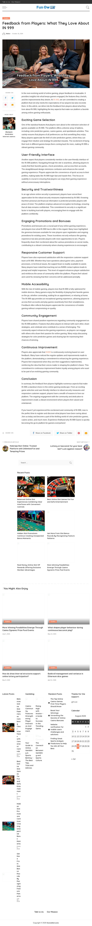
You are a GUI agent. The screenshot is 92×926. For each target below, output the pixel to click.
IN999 (48, 352)
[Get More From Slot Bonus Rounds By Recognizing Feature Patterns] (61, 521)
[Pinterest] (5, 105)
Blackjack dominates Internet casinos (9, 134)
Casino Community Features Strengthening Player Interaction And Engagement (29, 718)
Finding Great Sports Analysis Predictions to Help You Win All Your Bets (59, 743)
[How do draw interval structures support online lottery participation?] (23, 655)
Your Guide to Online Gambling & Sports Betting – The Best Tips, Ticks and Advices (29, 755)
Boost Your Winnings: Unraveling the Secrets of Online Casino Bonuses (58, 715)
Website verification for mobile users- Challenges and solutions (57, 729)
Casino (6, 18)
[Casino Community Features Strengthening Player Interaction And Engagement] (29, 701)
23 (88, 741)
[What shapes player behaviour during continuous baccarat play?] (69, 608)
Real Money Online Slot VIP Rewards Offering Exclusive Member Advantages (29, 567)
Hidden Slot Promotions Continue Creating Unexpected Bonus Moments (30, 535)
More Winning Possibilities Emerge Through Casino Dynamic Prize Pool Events (58, 567)
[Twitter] (12, 98)
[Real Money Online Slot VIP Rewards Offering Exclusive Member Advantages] (31, 552)
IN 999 (56, 100)
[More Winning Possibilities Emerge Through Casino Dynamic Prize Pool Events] (61, 552)
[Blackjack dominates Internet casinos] (9, 123)
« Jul (73, 759)
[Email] (12, 105)
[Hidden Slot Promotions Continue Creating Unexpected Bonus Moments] (31, 521)
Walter (8, 33)
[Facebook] (5, 98)
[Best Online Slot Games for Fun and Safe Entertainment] (61, 486)
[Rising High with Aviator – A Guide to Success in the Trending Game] (40, 701)
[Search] (87, 7)
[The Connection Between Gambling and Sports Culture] (40, 738)
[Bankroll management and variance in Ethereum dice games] (69, 655)
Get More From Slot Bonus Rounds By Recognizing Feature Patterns (61, 535)
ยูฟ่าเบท (74, 702)
